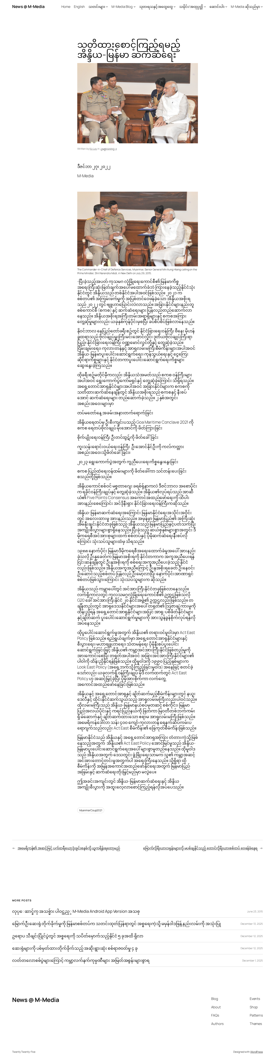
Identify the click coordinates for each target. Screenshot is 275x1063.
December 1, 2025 (252, 960)
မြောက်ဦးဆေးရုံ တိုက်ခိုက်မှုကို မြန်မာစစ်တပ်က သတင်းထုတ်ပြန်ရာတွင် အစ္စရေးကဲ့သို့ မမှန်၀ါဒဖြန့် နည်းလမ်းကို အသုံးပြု (116, 923)
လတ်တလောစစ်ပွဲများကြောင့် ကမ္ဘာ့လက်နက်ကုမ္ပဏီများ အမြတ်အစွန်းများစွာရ (80, 960)
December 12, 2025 (252, 936)
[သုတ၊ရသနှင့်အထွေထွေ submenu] (175, 7)
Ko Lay (93, 148)
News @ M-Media (28, 6)
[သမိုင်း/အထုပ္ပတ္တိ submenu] (205, 7)
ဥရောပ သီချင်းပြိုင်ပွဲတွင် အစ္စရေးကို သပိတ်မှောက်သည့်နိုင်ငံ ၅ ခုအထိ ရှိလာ (77, 936)
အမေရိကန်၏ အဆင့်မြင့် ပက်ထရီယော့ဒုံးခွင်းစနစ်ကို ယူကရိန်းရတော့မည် (69, 848)
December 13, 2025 (252, 923)
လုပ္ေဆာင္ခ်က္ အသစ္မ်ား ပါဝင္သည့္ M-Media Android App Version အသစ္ (76, 911)
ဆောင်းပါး (217, 6)
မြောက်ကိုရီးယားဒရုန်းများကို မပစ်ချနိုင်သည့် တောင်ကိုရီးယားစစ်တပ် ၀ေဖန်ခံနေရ (200, 848)
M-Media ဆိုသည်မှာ (245, 6)
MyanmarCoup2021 (90, 810)
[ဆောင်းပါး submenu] (226, 7)
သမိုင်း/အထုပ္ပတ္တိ (191, 6)
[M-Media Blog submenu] (135, 7)
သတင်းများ (96, 6)
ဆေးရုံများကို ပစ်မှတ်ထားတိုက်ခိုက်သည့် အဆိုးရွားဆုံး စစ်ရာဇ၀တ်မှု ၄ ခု (75, 948)
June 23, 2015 (255, 911)
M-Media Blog (122, 6)
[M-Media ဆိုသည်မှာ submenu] (262, 7)
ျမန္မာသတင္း (108, 148)
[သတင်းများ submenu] (107, 7)
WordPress (256, 1051)
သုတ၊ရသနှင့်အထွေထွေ (156, 6)
